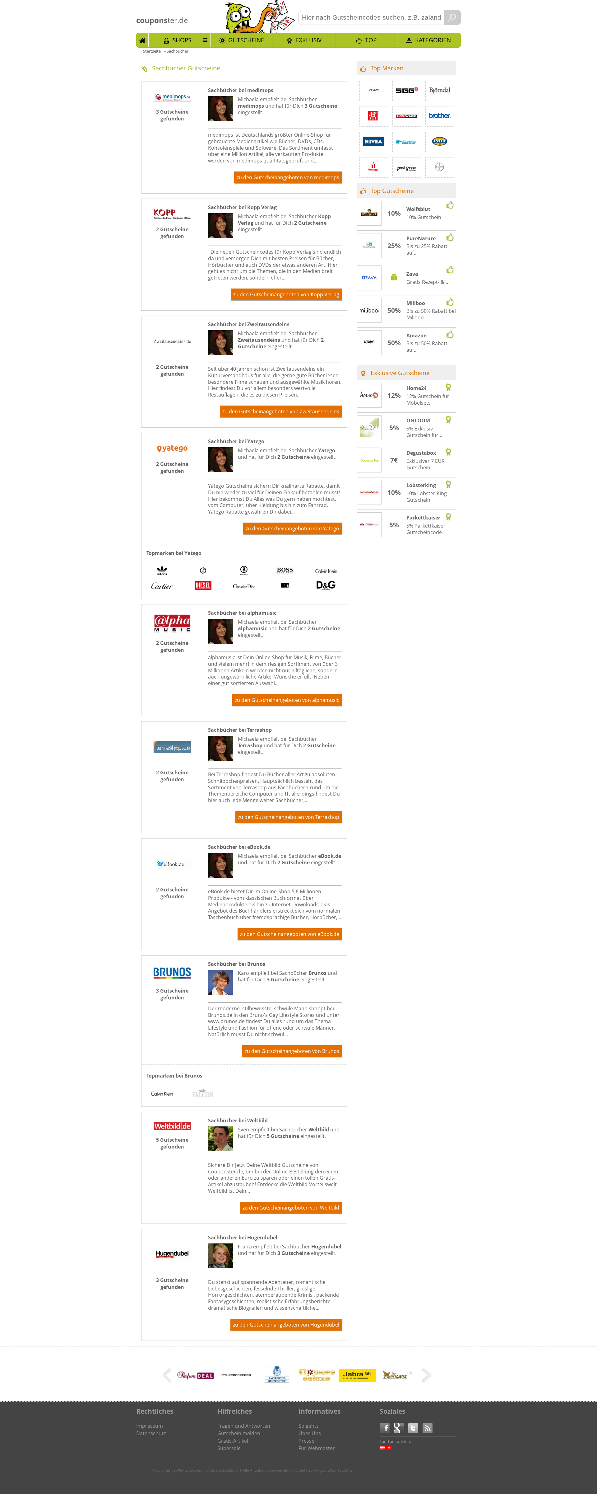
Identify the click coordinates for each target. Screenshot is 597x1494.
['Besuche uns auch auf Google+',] (401, 1427)
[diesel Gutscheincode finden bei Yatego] (203, 586)
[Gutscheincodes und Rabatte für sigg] (407, 91)
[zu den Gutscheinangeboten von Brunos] (172, 978)
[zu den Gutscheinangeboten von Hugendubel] (172, 1268)
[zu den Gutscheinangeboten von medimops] (172, 99)
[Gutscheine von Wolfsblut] (369, 213)
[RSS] (428, 1427)
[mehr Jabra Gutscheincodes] (357, 1379)
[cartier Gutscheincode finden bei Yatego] (162, 586)
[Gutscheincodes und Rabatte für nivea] (374, 142)
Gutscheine (246, 40)
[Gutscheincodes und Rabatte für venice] (374, 91)
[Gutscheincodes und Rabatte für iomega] (374, 167)
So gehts (308, 1425)
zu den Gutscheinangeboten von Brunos (292, 1051)
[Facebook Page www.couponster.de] (387, 1427)
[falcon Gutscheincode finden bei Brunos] (203, 1094)
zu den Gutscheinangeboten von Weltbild (291, 1207)
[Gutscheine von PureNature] (369, 246)
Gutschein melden (238, 1433)
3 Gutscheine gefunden (172, 115)
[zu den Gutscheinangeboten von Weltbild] (172, 1128)
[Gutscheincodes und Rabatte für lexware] (407, 116)
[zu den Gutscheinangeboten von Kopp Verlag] (172, 217)
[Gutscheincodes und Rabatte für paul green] (407, 167)
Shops (182, 40)
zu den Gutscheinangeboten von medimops (288, 177)
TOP (371, 40)
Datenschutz (151, 1433)
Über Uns (309, 1433)
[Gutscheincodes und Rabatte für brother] (440, 116)
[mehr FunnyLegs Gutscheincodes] (397, 1385)
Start (142, 40)
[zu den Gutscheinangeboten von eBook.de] (172, 877)
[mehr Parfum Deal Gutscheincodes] (195, 1380)
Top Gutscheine (392, 190)
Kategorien (433, 40)
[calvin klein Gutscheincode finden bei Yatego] (326, 571)
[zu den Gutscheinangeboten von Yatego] (172, 452)
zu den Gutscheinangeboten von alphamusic (287, 700)
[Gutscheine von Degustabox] (369, 460)
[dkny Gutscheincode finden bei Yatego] (285, 586)
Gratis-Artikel (232, 1440)
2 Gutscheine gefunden (172, 233)
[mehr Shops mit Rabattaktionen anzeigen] (168, 1376)
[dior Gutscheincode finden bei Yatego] (244, 586)
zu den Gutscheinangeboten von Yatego (292, 528)
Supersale (229, 1448)
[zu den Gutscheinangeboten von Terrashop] (172, 760)
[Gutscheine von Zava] (369, 278)
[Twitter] (415, 1427)
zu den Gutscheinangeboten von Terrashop (288, 817)
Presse (306, 1440)
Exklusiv (308, 40)
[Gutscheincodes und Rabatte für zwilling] (374, 116)
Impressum (149, 1425)
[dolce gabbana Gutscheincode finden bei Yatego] (326, 586)
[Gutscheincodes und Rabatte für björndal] (440, 91)
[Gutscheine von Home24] (369, 396)
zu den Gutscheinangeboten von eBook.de (289, 934)
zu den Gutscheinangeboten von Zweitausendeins (280, 411)
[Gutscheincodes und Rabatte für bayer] (440, 167)
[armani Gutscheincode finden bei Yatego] (203, 571)
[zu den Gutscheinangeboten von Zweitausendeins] (172, 355)
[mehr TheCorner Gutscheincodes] (236, 1385)
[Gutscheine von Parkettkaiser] (369, 525)
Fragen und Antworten (243, 1425)
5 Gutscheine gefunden (172, 1143)
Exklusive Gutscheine (400, 373)
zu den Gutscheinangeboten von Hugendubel (286, 1324)
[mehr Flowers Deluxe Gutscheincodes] (317, 1382)
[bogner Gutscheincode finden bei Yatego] (244, 571)
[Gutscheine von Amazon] (369, 343)
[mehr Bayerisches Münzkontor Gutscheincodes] (276, 1385)
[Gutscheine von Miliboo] (369, 311)
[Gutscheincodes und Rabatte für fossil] (440, 142)
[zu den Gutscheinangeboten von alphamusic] (172, 631)
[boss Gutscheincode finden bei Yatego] (285, 571)
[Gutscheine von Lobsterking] (369, 493)
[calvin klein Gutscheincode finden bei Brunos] (162, 1094)
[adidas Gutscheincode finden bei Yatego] (162, 571)
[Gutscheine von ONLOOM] (369, 428)
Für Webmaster (316, 1448)
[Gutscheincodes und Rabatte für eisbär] (407, 142)
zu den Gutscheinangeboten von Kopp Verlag (286, 294)
